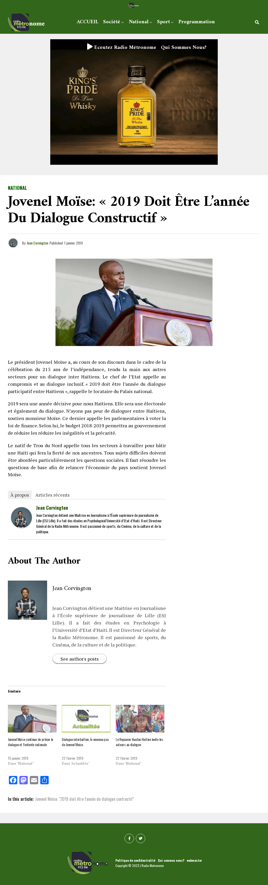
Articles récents (52, 495)
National (138, 22)
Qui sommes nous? (183, 47)
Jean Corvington (37, 243)
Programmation (196, 22)
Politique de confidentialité (135, 860)
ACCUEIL (87, 22)
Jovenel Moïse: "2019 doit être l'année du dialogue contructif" (84, 799)
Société (111, 22)
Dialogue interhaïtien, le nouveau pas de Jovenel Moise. (85, 741)
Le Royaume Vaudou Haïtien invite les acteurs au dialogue (139, 741)
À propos (19, 495)
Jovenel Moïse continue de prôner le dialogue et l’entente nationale (30, 741)
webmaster (194, 860)
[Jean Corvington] (21, 526)
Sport (163, 22)
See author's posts (79, 659)
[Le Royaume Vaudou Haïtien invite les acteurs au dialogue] (140, 719)
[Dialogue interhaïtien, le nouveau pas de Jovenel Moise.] (86, 719)
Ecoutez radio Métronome (124, 47)
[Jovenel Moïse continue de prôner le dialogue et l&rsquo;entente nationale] (32, 719)
